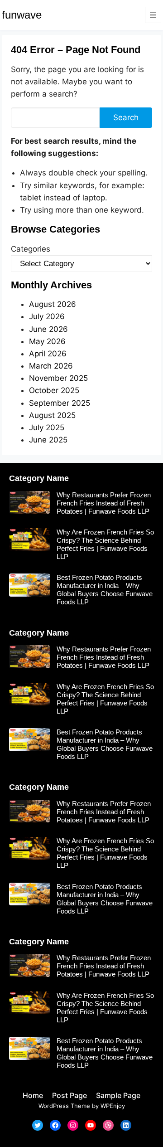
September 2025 (59, 403)
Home (33, 1095)
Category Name (39, 478)
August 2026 (52, 304)
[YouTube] (90, 1125)
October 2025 (54, 390)
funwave (22, 15)
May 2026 (47, 341)
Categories (30, 248)
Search (126, 117)
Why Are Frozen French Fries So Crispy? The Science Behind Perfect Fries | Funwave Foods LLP (105, 544)
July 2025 (46, 427)
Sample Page (118, 1095)
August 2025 (52, 415)
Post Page (69, 1095)
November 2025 (58, 378)
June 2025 (48, 439)
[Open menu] (153, 15)
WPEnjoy (113, 1105)
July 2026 (47, 316)
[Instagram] (72, 1125)
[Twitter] (37, 1125)
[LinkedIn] (125, 1125)
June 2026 (48, 329)
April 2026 (48, 353)
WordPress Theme (64, 1105)
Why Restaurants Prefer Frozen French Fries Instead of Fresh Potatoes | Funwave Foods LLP (104, 503)
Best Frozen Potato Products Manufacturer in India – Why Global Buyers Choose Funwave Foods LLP (105, 590)
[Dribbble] (108, 1125)
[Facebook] (55, 1125)
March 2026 (51, 365)
